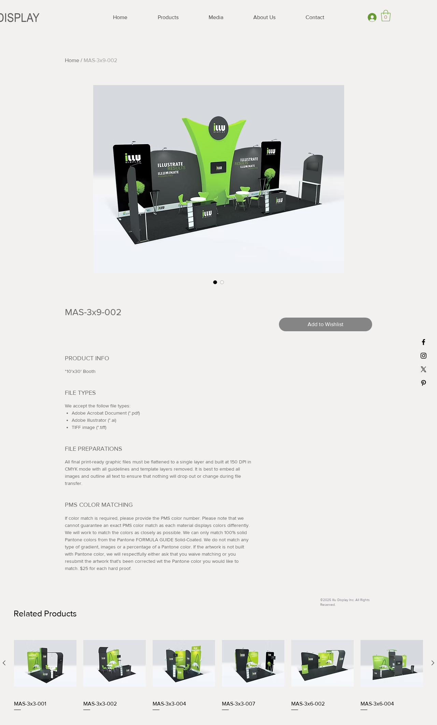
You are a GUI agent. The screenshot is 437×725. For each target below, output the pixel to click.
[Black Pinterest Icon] (423, 383)
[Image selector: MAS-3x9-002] (215, 282)
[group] (218, 676)
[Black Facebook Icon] (423, 342)
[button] (386, 15)
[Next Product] (433, 663)
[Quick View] (45, 663)
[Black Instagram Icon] (423, 356)
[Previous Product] (4, 663)
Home (72, 60)
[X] (423, 369)
